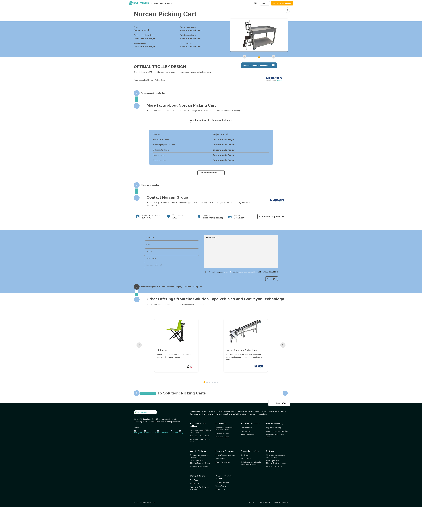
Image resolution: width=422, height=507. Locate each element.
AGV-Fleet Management (199, 466)
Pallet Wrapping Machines (225, 455)
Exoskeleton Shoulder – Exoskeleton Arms (224, 429)
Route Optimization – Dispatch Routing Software (200, 462)
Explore (154, 3)
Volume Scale (220, 458)
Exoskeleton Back (222, 437)
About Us (169, 3)
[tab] (259, 57)
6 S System (245, 455)
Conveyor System (222, 482)
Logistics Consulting (273, 428)
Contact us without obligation (259, 65)
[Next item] (273, 57)
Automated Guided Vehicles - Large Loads (201, 431)
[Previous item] (244, 57)
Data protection (264, 502)
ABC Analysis (246, 458)
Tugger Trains (221, 486)
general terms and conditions (247, 272)
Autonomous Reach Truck (199, 436)
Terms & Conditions (281, 502)
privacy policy (228, 272)
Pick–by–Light (246, 431)
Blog (162, 3)
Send (271, 278)
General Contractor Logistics (276, 431)
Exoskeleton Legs (222, 433)
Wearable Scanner (247, 435)
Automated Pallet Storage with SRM (199, 488)
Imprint (251, 502)
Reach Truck (220, 489)
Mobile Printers (246, 428)
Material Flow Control (274, 466)
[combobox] (171, 265)
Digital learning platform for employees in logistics (251, 463)
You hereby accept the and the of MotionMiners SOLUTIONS (243, 272)
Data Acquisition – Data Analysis (275, 436)
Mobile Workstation (223, 462)
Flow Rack (194, 480)
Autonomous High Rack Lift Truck (200, 440)
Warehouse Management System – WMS (275, 456)
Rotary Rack (194, 483)
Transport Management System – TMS (198, 456)
